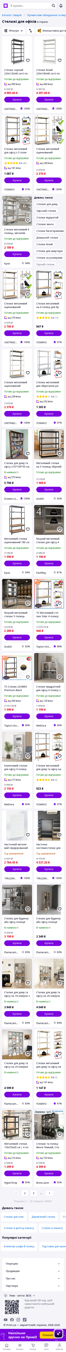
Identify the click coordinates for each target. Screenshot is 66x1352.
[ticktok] (25, 1320)
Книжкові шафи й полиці (19, 1246)
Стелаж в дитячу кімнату (19, 1228)
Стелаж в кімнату (52, 1228)
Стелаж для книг (14, 1216)
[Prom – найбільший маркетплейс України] (5, 5)
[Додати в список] (28, 60)
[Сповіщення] (61, 6)
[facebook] (12, 1320)
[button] (17, 99)
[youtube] (6, 1320)
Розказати (49, 1335)
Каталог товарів (11, 15)
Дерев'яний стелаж (43, 1216)
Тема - (17, 1295)
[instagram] (18, 1320)
